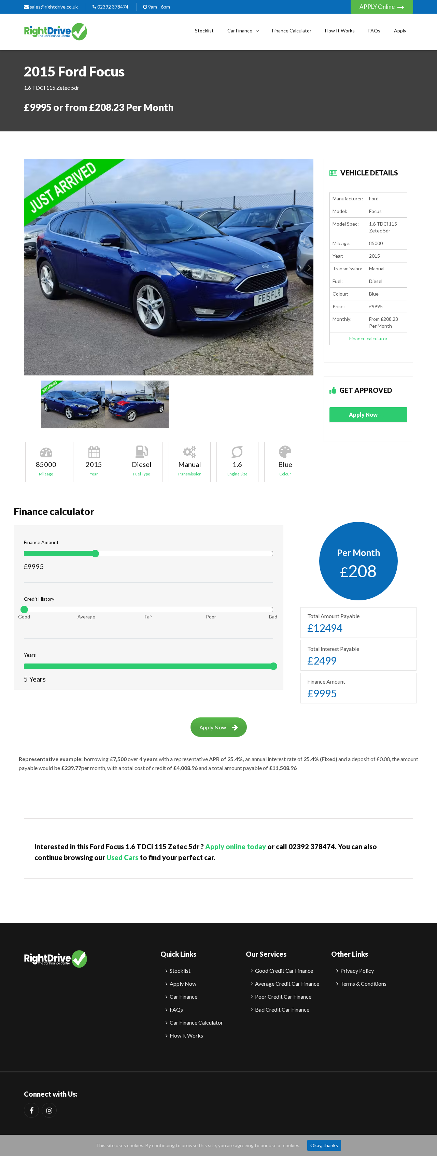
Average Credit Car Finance (287, 983)
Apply (400, 30)
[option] (168, 267)
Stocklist (204, 30)
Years (30, 655)
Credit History (39, 599)
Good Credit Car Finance (284, 970)
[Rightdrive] (55, 30)
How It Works (340, 30)
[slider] (95, 553)
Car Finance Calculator (196, 1022)
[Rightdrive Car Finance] (55, 963)
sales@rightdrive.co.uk (53, 7)
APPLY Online (378, 6)
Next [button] (309, 267)
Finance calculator (368, 338)
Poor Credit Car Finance (283, 996)
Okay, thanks (324, 1145)
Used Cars (122, 857)
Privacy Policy (357, 970)
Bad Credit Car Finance (282, 1009)
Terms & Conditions (363, 983)
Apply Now (364, 414)
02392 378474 (112, 7)
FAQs (374, 30)
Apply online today (235, 846)
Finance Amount (41, 542)
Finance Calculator (291, 30)
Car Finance (239, 30)
